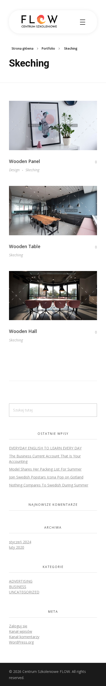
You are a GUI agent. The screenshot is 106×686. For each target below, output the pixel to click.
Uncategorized (24, 592)
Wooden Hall (23, 331)
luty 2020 (16, 547)
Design (14, 169)
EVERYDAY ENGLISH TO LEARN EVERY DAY (45, 448)
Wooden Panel (24, 161)
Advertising (20, 581)
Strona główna (22, 48)
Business (17, 586)
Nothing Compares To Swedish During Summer (48, 485)
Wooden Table (24, 246)
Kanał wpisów (20, 631)
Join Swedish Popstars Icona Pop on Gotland (46, 477)
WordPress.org (21, 642)
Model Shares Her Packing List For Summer (45, 469)
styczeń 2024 (20, 541)
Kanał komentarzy (24, 636)
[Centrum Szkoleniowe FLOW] (40, 21)
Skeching (32, 169)
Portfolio (48, 48)
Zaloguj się (18, 626)
